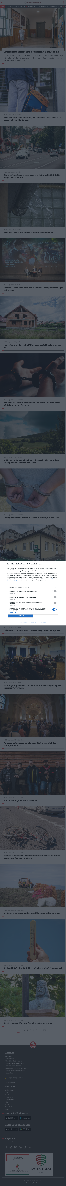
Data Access (33, 622)
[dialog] (33, 593)
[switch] (54, 591)
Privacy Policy (42, 622)
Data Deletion (23, 622)
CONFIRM (20, 616)
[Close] (62, 564)
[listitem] (33, 587)
